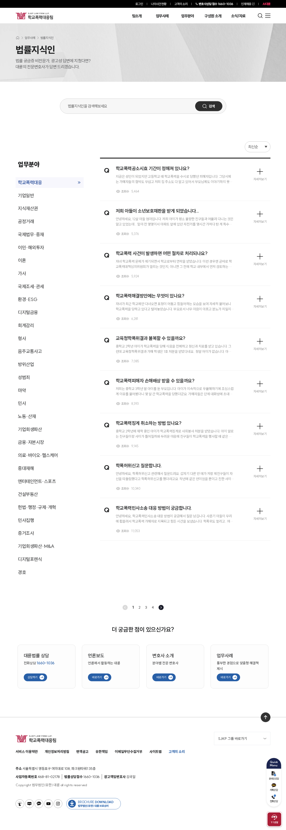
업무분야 (187, 16)
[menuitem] (50, 182)
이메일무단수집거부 (128, 751)
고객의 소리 (181, 4)
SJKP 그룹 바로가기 (232, 738)
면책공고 (82, 751)
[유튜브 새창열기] (48, 803)
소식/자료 (238, 16)
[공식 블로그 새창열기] (29, 803)
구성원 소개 (212, 16)
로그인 (139, 4)
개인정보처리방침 (57, 751)
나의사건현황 (158, 4)
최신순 (253, 146)
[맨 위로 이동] (265, 717)
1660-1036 (216, 4)
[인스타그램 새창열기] (58, 803)
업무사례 (162, 16)
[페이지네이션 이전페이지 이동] (125, 607)
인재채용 (246, 4)
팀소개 (137, 16)
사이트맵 (155, 751)
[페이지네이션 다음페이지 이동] (161, 607)
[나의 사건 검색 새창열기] (20, 803)
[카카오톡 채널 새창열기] (39, 803)
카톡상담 (274, 789)
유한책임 (102, 751)
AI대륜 (266, 4)
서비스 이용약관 (27, 751)
